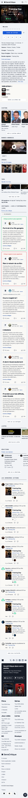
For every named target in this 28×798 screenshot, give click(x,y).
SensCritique (4, 6)
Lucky (16, 708)
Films (9, 6)
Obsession (4, 707)
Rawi (13, 290)
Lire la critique (7, 245)
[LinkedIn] (23, 660)
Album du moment (20, 749)
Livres (17, 716)
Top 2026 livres (19, 719)
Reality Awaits (18, 746)
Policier (13, 6)
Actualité (3, 712)
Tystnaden (15, 258)
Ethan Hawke (15, 124)
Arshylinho (8, 621)
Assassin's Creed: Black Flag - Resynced (6, 727)
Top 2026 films (5, 704)
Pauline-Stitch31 (10, 590)
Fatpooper (14, 324)
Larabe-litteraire (10, 528)
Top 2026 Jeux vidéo (5, 719)
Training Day (19, 6)
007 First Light (5, 723)
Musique (18, 736)
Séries (17, 701)
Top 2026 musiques (20, 739)
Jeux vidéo (5, 716)
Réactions (5, 449)
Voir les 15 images (6, 162)
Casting (4, 108)
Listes (3, 426)
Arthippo (8, 599)
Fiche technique (5, 59)
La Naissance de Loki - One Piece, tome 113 (6, 745)
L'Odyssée (4, 709)
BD (2, 736)
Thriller (18, 47)
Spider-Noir (18, 706)
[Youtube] (26, 660)
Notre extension (6, 763)
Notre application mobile (8, 761)
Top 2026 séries (19, 704)
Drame (13, 47)
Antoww (7, 546)
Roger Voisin (9, 484)
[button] (26, 2)
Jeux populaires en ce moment (6, 732)
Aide (2, 766)
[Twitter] (11, 660)
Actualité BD (5, 749)
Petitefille (8, 643)
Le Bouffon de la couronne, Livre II (20, 726)
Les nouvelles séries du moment (20, 712)
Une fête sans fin (6, 741)
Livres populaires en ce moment (20, 731)
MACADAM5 (9, 506)
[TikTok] (20, 660)
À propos (4, 758)
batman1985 (15, 388)
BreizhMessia (9, 537)
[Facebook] (14, 660)
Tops (3, 179)
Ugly (13, 222)
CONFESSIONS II (20, 743)
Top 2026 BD (5, 739)
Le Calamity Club (19, 722)
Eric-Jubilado (15, 356)
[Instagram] (17, 660)
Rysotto (7, 568)
